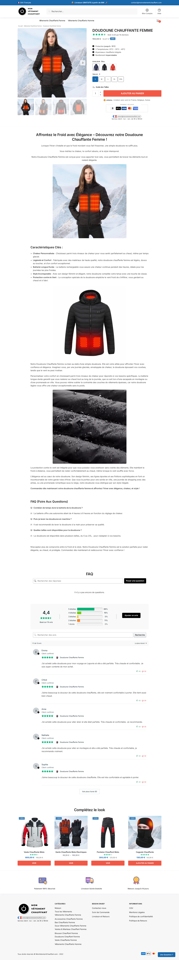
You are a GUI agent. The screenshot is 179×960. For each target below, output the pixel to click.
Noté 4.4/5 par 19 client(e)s (118, 35)
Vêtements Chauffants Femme (33, 26)
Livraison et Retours (100, 916)
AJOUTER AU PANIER (132, 93)
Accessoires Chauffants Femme (69, 919)
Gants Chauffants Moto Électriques (70, 852)
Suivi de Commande (100, 912)
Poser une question (135, 580)
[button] (82, 62)
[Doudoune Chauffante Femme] (57, 657)
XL (114, 79)
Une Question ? (166, 955)
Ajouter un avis (131, 615)
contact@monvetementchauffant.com (146, 2)
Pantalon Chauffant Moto (108, 852)
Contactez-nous (99, 908)
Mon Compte (147, 13)
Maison (58, 908)
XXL (120, 79)
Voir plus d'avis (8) (89, 791)
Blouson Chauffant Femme (66, 933)
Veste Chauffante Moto (34, 852)
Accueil (20, 26)
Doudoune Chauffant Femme (67, 936)
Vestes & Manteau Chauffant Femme (70, 929)
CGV (131, 908)
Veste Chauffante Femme (66, 940)
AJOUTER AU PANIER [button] (145, 863)
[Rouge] (113, 67)
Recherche (140, 635)
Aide (159, 13)
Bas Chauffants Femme (65, 922)
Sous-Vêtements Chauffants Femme (70, 926)
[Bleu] (96, 67)
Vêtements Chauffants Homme (68, 944)
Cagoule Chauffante (145, 852)
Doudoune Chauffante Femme (72, 657)
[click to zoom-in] (52, 63)
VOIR (34, 863)
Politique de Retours (138, 921)
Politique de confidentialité (141, 916)
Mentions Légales (137, 912)
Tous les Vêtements (63, 911)
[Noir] (104, 67)
